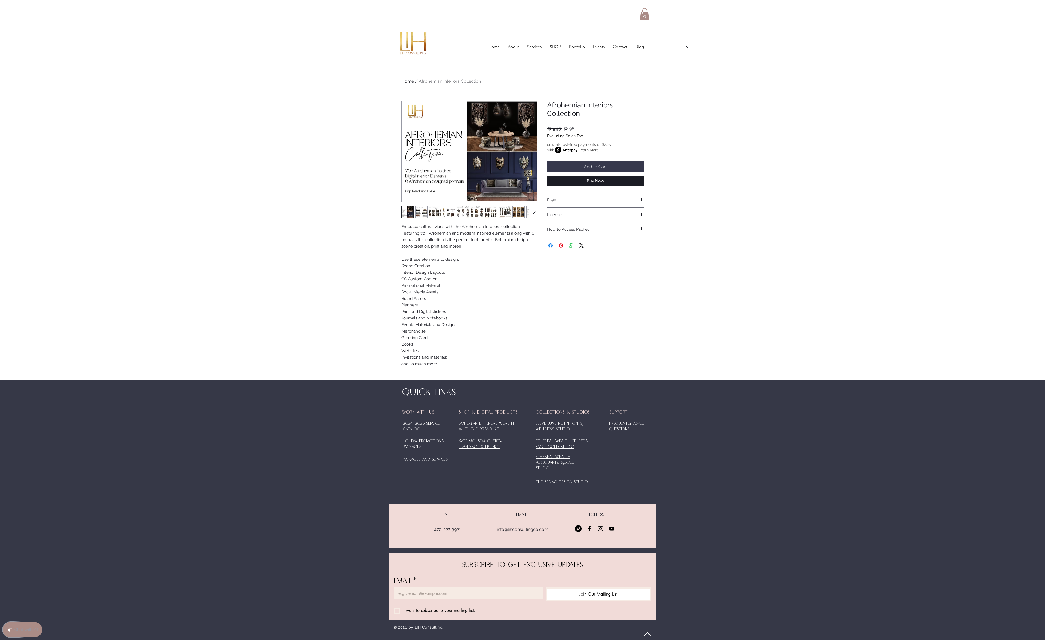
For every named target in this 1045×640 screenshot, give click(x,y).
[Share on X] (581, 245)
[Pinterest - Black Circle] (578, 528)
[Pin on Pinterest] (561, 245)
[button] (645, 14)
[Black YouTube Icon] (611, 528)
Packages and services (425, 459)
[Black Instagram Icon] (600, 528)
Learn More (589, 150)
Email (405, 581)
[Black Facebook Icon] (589, 528)
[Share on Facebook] (550, 245)
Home (407, 81)
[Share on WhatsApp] (571, 245)
